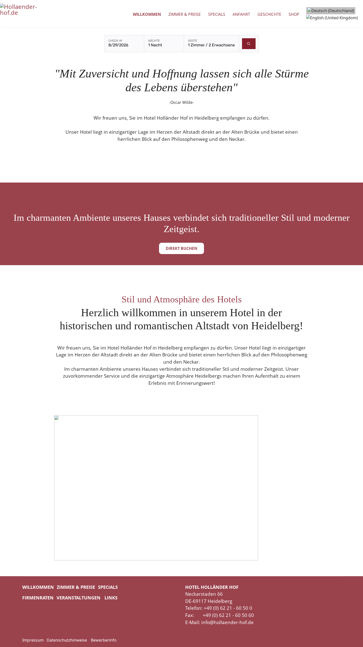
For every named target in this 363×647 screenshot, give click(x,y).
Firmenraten (38, 598)
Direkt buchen (181, 248)
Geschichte (269, 14)
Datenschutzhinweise (67, 640)
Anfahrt (241, 14)
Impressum (33, 640)
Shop (294, 14)
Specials (216, 14)
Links (111, 598)
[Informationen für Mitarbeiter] (89, 640)
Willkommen (147, 14)
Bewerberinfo (104, 640)
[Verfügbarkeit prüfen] (249, 43)
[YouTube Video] (181, 487)
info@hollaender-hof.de (227, 622)
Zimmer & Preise (184, 14)
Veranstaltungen (79, 598)
